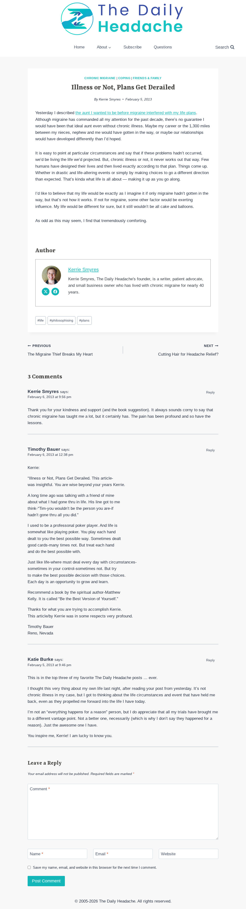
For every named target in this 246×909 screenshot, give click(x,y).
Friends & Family (147, 78)
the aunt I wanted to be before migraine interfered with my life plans (135, 113)
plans (84, 320)
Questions (163, 47)
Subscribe (132, 47)
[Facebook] (55, 291)
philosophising (61, 320)
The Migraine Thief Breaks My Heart (60, 350)
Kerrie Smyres (110, 99)
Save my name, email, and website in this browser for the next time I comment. (95, 867)
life (40, 320)
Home (79, 47)
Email (101, 854)
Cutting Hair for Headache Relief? (188, 350)
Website (168, 854)
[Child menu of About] (104, 47)
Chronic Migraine (100, 78)
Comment (40, 789)
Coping (124, 78)
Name (36, 854)
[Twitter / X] (45, 291)
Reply (210, 392)
